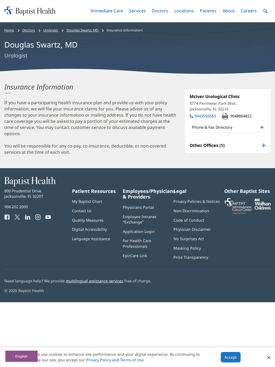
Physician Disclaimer (192, 229)
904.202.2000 (16, 206)
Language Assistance (91, 238)
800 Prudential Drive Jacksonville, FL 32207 (23, 193)
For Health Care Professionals (137, 243)
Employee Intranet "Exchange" (139, 219)
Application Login (139, 231)
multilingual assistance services (94, 280)
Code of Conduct (188, 220)
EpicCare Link (135, 255)
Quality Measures (88, 220)
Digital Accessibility (89, 229)
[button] (107, 11)
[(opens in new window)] (263, 208)
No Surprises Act (188, 238)
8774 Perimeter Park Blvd (214, 106)
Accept (231, 357)
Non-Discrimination (191, 210)
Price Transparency (190, 257)
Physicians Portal (138, 207)
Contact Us (82, 210)
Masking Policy (187, 248)
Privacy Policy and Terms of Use (115, 359)
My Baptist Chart (87, 201)
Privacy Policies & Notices (196, 201)
